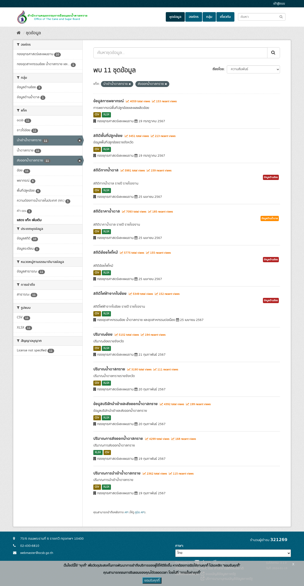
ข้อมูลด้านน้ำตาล (269, 218)
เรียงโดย (218, 69)
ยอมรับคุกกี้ (152, 580)
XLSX (106, 115)
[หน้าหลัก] (19, 33)
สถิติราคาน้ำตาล (106, 211)
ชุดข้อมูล (175, 16)
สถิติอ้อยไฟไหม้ (105, 252)
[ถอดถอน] (130, 84)
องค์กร (194, 16)
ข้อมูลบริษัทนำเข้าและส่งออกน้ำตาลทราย (125, 404)
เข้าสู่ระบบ (279, 3)
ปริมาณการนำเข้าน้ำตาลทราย (117, 473)
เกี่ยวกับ (225, 16)
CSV (97, 115)
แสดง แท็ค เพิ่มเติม (29, 220)
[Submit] (273, 52)
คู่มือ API (140, 512)
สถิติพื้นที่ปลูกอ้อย (108, 136)
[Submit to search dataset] (281, 17)
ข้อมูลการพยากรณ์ (108, 101)
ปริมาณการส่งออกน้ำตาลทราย (118, 439)
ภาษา (179, 545)
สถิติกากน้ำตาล (106, 170)
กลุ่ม (209, 16)
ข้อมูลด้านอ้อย (271, 177)
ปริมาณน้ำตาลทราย (109, 369)
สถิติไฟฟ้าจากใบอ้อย (110, 294)
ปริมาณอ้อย (103, 334)
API (126, 512)
